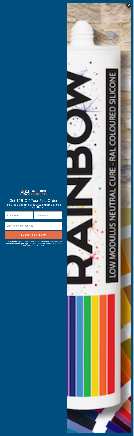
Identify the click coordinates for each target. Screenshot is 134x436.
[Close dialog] (128, 5)
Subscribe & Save (33, 234)
